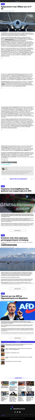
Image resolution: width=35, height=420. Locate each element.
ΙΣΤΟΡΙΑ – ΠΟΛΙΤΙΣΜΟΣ (24, 414)
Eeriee (24, 418)
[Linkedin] (7, 162)
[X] (3, 162)
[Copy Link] (14, 162)
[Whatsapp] (9, 162)
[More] (16, 162)
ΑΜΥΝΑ (12, 414)
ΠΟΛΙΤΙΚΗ (8, 414)
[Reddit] (5, 162)
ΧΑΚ (6, 168)
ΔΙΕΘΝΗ (3, 414)
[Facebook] (2, 162)
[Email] (12, 162)
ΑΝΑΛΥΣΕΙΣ (32, 414)
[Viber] (10, 162)
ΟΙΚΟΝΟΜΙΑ (17, 414)
